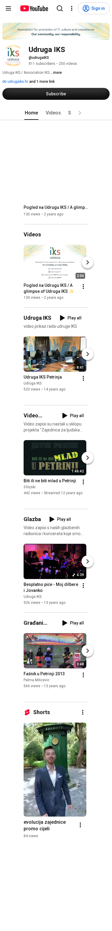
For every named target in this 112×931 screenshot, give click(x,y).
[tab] (31, 113)
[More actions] (83, 287)
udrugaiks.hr (17, 81)
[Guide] (8, 8)
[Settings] (71, 8)
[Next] (87, 262)
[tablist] (56, 113)
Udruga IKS (33, 383)
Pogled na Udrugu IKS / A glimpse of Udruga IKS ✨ (56, 207)
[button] (80, 113)
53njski (30, 487)
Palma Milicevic (37, 680)
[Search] (59, 8)
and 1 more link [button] (42, 81)
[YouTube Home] (34, 8)
